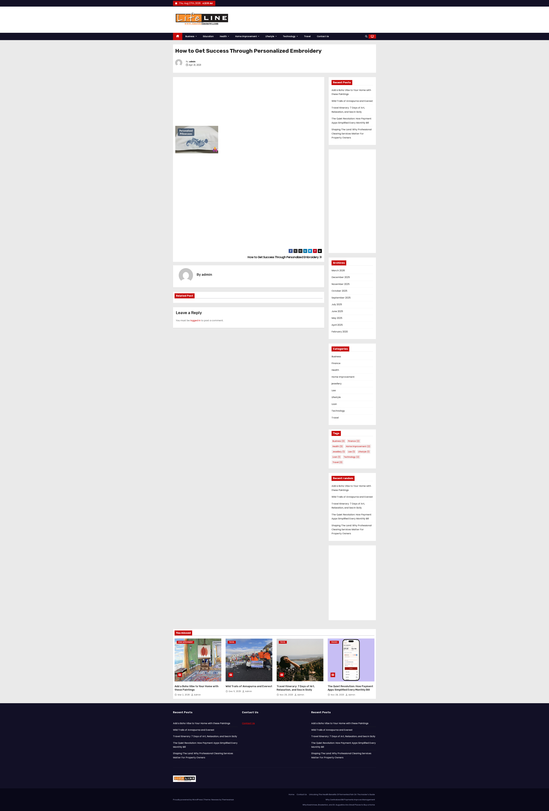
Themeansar (228, 799)
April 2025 (337, 325)
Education (208, 36)
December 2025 (341, 277)
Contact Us (323, 36)
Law (334, 390)
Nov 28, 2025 (338, 694)
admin (192, 61)
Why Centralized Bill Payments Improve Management (350, 799)
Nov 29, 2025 (287, 694)
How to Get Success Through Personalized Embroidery (283, 257)
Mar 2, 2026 (184, 694)
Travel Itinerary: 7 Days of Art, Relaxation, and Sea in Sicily (296, 688)
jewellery (337, 383)
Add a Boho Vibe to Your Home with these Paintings (201, 723)
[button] (366, 36)
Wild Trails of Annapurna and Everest (352, 101)
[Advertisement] (249, 100)
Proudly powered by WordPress (188, 799)
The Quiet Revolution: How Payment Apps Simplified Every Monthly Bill (350, 688)
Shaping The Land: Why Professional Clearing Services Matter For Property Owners (352, 133)
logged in (195, 320)
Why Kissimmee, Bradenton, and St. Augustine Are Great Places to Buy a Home (339, 804)
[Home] (177, 36)
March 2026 (338, 270)
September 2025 (341, 297)
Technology (289, 36)
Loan (334, 404)
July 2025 (337, 304)
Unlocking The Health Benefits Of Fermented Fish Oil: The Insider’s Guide (342, 794)
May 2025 (337, 318)
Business (190, 36)
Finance (336, 363)
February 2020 (340, 331)
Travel (307, 36)
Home (291, 794)
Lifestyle (270, 36)
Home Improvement (246, 36)
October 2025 (339, 290)
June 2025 (337, 311)
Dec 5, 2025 (235, 691)
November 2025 (341, 284)
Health (223, 36)
